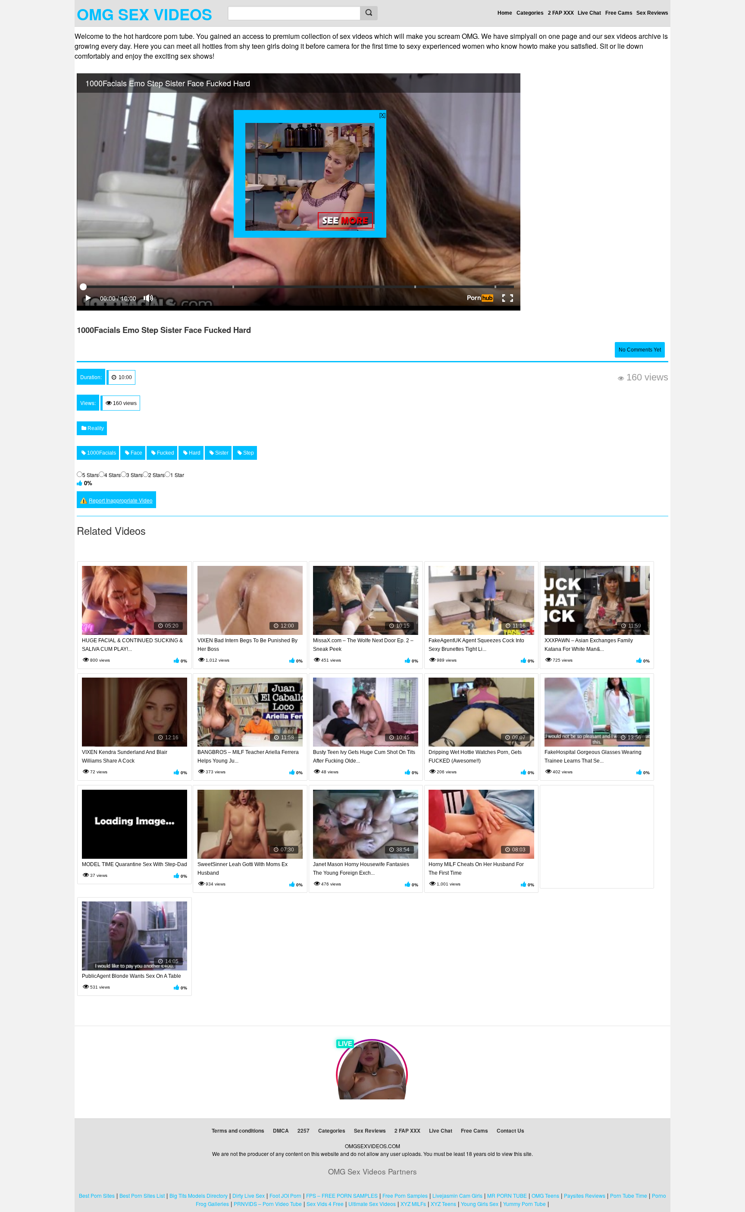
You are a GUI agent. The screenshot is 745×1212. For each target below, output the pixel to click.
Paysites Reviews (584, 1195)
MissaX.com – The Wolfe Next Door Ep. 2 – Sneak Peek (363, 644)
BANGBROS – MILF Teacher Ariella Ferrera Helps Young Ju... (248, 756)
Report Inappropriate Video (121, 500)
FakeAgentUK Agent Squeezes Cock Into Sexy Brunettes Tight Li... (476, 644)
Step (248, 453)
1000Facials (101, 453)
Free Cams (618, 13)
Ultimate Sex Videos (372, 1203)
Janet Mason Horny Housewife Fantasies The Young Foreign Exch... (361, 868)
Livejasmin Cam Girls (457, 1195)
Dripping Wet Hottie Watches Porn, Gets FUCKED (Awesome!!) (475, 756)
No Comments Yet (640, 350)
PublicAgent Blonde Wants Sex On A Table (131, 976)
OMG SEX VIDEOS (144, 14)
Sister (221, 453)
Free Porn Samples (405, 1195)
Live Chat (589, 13)
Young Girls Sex (479, 1203)
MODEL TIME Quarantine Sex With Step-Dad (134, 864)
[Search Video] (368, 13)
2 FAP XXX (561, 13)
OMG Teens (545, 1195)
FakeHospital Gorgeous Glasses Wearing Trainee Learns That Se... (593, 756)
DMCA (281, 1130)
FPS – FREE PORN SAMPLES (342, 1195)
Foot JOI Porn (285, 1195)
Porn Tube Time (628, 1195)
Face (135, 453)
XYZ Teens (443, 1203)
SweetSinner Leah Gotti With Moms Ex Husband (242, 868)
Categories (530, 13)
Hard (194, 453)
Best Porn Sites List (142, 1195)
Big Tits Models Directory (198, 1195)
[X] (382, 114)
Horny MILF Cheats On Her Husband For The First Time (476, 868)
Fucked (165, 453)
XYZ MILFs (413, 1203)
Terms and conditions (238, 1130)
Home (505, 13)
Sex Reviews (652, 13)
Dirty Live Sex (248, 1195)
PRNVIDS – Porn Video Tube (268, 1203)
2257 (303, 1130)
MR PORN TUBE (507, 1195)
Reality (95, 428)
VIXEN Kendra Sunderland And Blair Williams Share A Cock (124, 756)
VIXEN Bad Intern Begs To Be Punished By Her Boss (247, 644)
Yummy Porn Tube (524, 1203)
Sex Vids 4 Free (325, 1203)
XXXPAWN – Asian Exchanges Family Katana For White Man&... (589, 644)
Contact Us (510, 1130)
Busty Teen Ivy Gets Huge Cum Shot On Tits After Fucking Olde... (364, 756)
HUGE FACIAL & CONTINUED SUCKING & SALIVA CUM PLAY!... (132, 644)
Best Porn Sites (97, 1195)
